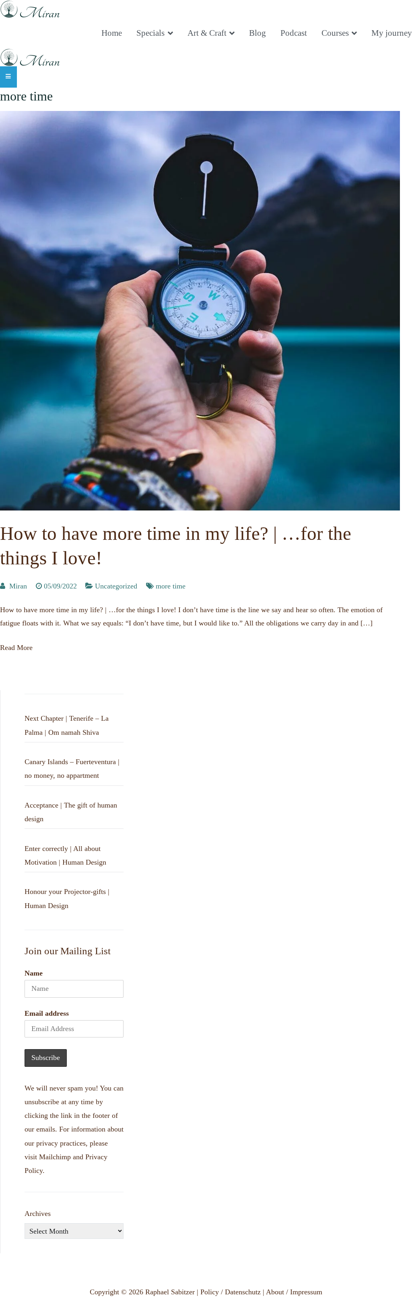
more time (170, 586)
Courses (335, 33)
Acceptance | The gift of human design (71, 812)
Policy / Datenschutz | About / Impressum (261, 1292)
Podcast (293, 33)
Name (34, 973)
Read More (16, 648)
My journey (391, 33)
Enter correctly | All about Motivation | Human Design (65, 855)
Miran (18, 586)
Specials (150, 33)
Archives (38, 1214)
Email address (47, 1013)
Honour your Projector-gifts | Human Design (67, 898)
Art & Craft (207, 33)
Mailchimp (55, 1157)
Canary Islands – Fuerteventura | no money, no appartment (72, 768)
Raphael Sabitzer (170, 1292)
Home (111, 33)
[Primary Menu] (8, 77)
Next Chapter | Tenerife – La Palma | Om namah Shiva (67, 725)
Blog (257, 33)
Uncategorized (116, 586)
